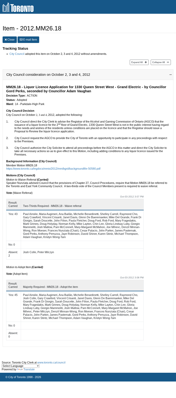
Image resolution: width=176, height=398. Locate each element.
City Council (16, 53)
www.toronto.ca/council (51, 362)
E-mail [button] (30, 39)
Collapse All (158, 62)
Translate (29, 369)
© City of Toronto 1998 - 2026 (23, 377)
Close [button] (11, 39)
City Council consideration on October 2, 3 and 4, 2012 (48, 74)
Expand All (136, 62)
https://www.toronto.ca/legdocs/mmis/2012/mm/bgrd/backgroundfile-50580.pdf (53, 168)
